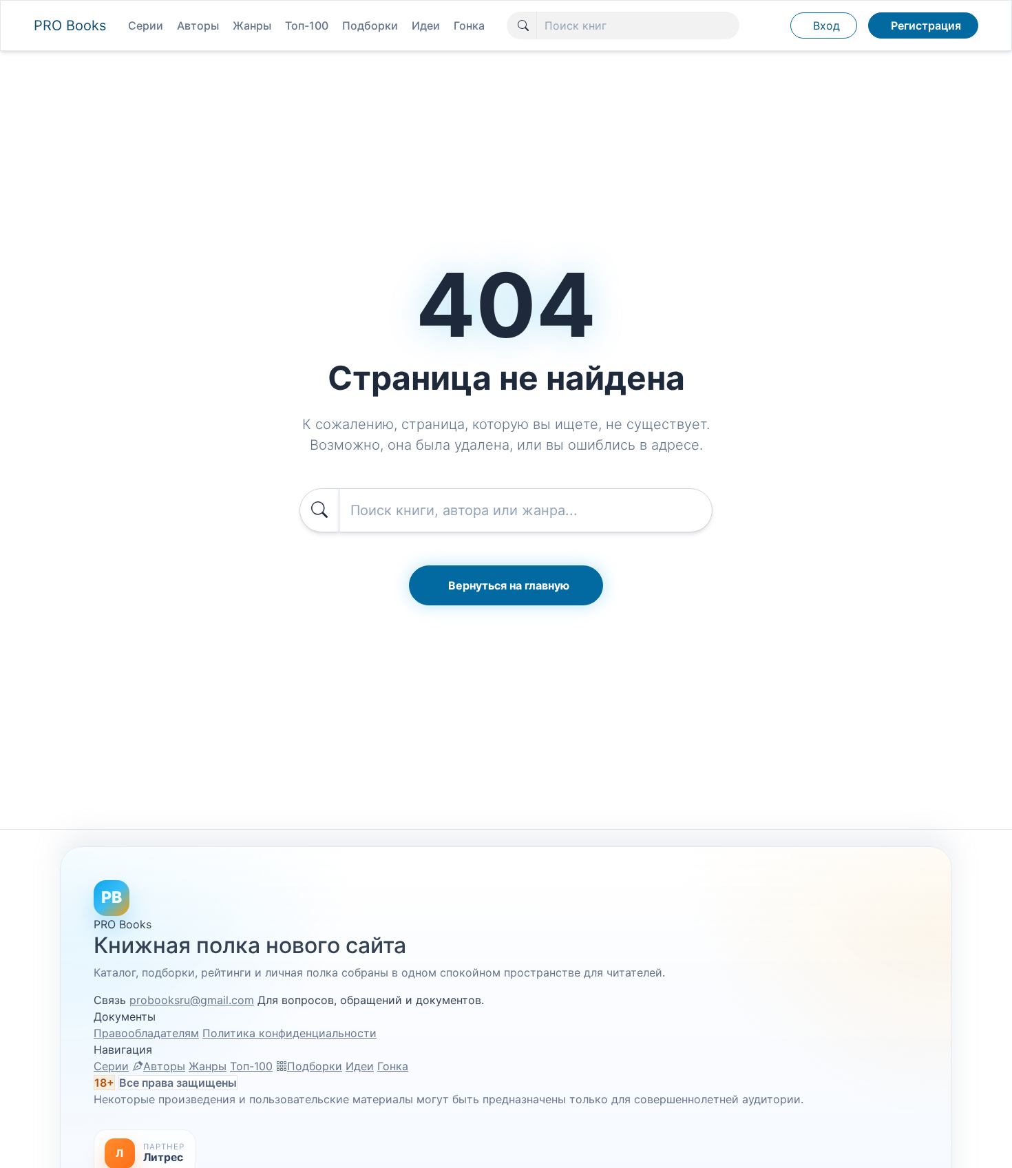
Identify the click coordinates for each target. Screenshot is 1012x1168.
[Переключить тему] (773, 25)
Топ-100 (306, 25)
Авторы (198, 25)
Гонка (469, 25)
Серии (145, 25)
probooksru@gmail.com (191, 1000)
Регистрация (926, 25)
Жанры (252, 25)
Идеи (426, 25)
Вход (826, 25)
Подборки (370, 25)
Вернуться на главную (508, 585)
